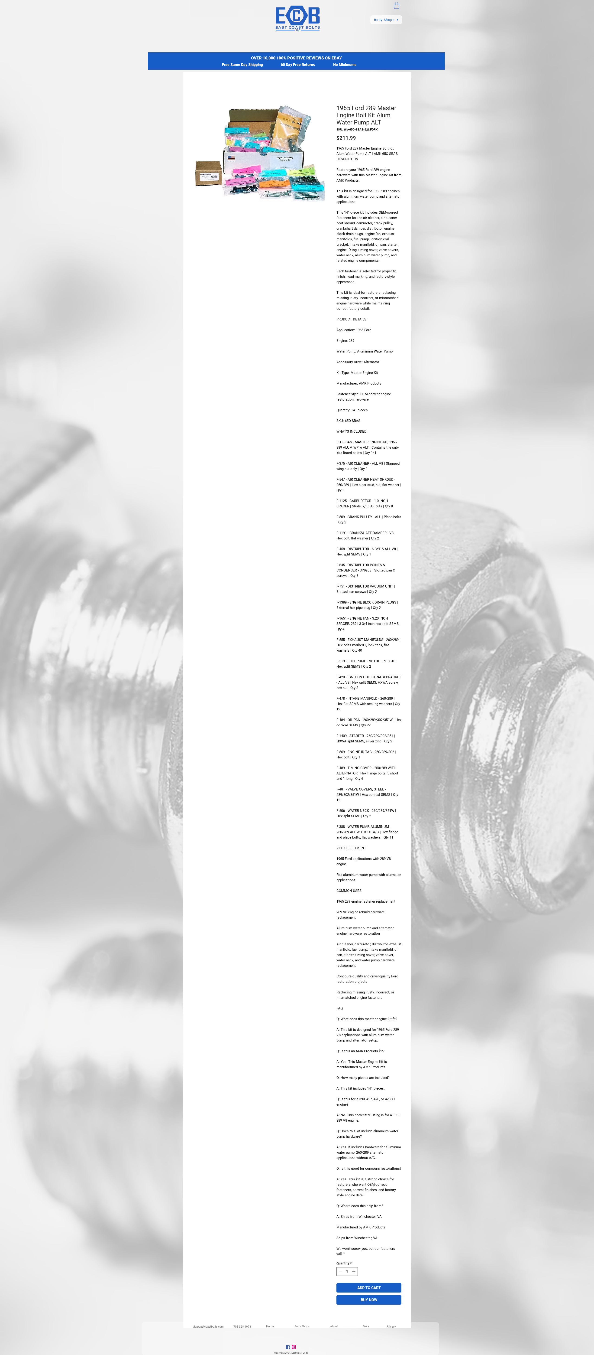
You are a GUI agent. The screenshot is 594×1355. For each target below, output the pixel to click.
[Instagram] (294, 1347)
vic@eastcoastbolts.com (208, 1326)
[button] (396, 5)
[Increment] (354, 1271)
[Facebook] (288, 1347)
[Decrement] (340, 1271)
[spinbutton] (347, 1271)
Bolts (305, 1353)
